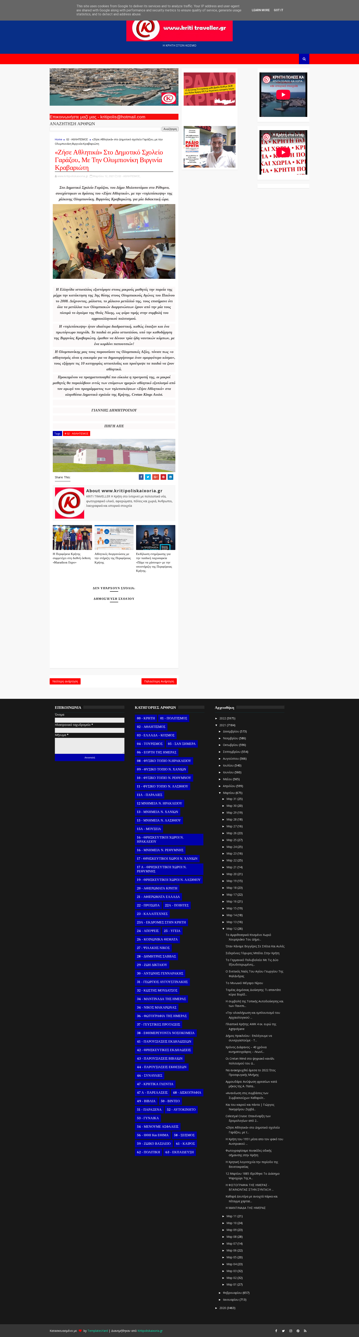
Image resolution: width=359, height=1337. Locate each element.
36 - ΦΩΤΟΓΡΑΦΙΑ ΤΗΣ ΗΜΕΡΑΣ (162, 1016)
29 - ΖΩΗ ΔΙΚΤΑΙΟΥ (152, 965)
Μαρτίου (229, 793)
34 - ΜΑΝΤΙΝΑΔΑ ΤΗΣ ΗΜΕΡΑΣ (161, 999)
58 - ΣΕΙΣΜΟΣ (184, 1135)
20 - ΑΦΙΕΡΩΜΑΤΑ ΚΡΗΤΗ (157, 888)
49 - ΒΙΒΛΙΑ (146, 1101)
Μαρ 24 (231, 847)
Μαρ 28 (231, 819)
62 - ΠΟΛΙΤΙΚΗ (148, 1152)
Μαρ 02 (231, 1278)
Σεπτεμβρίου (232, 752)
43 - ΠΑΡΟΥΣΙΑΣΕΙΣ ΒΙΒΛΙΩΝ (160, 1059)
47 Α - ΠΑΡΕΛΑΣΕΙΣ (152, 1093)
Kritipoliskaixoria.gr (150, 1331)
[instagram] (291, 1331)
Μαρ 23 (231, 853)
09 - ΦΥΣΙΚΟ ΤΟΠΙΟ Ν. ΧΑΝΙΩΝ (161, 769)
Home (58, 139)
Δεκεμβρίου (231, 731)
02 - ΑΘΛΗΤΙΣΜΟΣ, (129, 176)
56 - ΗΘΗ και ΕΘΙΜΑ (153, 1135)
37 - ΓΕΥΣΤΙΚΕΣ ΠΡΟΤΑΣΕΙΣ (158, 1024)
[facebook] (276, 1331)
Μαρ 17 (231, 894)
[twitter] (283, 1331)
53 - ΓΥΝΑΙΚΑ (148, 1118)
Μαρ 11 (231, 1216)
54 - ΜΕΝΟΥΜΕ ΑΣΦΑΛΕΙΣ (157, 1127)
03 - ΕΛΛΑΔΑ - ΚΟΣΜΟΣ (156, 735)
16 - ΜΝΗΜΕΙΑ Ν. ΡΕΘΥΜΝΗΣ (160, 850)
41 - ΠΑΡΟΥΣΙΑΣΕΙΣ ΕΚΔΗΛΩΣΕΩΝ (164, 1041)
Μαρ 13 (231, 922)
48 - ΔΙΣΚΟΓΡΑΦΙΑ (187, 1093)
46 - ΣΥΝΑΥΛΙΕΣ (149, 1076)
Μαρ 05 (231, 1257)
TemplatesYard (97, 1331)
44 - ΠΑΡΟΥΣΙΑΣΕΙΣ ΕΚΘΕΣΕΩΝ (162, 1067)
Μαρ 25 (231, 840)
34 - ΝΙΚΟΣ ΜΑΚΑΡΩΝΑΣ (156, 1007)
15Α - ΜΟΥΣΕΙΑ (149, 829)
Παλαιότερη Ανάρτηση (159, 681)
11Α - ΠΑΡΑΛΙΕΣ (149, 795)
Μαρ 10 (231, 1223)
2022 (223, 718)
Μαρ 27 (231, 826)
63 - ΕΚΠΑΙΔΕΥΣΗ (179, 1152)
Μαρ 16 (231, 901)
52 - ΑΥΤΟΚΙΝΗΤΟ (181, 1110)
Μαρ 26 (231, 833)
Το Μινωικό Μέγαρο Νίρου (244, 983)
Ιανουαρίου (231, 1299)
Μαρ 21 (231, 867)
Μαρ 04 (231, 1264)
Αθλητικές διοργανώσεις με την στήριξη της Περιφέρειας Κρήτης (113, 558)
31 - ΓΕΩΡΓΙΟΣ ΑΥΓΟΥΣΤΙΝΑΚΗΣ (162, 982)
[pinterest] (298, 1331)
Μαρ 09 (231, 1230)
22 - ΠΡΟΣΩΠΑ (148, 905)
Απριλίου (229, 786)
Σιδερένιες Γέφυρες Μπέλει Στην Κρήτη (252, 953)
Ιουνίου (229, 772)
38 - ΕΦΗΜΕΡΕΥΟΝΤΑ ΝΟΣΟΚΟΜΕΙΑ (166, 1033)
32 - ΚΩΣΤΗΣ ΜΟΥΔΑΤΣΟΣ (157, 990)
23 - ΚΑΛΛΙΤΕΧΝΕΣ (152, 914)
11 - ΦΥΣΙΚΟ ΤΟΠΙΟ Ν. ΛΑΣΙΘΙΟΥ (162, 786)
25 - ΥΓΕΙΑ (172, 931)
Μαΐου (228, 779)
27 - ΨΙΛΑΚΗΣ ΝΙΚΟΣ (153, 948)
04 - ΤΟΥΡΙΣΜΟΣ (150, 744)
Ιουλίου (229, 765)
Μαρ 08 (231, 1237)
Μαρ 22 (231, 860)
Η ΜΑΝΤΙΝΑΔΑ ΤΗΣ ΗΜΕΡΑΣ (246, 1208)
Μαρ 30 (231, 806)
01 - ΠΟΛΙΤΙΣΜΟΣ (173, 718)
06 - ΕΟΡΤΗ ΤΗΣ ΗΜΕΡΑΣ (156, 752)
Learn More (261, 10)
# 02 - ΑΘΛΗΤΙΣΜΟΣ (77, 433)
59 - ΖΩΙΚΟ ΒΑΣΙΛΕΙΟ (154, 1144)
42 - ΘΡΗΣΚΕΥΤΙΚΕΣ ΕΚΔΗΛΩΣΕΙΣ (164, 1050)
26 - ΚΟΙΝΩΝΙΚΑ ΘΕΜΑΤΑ (157, 939)
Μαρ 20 (231, 874)
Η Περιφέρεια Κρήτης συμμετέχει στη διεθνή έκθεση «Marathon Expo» (72, 558)
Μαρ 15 (231, 908)
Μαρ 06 (231, 1250)
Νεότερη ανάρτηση (65, 681)
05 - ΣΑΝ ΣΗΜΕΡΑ (182, 744)
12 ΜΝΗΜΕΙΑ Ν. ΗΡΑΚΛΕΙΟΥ (159, 803)
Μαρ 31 (231, 799)
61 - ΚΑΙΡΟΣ (185, 1144)
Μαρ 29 (231, 812)
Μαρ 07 (231, 1243)
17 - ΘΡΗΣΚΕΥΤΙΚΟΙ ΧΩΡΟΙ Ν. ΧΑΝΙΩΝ (167, 859)
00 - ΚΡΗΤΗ (146, 718)
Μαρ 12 (231, 929)
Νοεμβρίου (231, 738)
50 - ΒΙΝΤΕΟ (170, 1101)
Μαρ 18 (231, 888)
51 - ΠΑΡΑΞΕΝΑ (149, 1110)
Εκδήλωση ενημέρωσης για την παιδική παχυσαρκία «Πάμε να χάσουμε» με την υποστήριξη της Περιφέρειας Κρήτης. (154, 562)
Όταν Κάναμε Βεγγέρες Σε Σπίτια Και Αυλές (255, 946)
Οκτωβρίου (231, 745)
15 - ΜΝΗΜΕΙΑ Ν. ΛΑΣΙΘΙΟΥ (159, 820)
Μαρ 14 (231, 915)
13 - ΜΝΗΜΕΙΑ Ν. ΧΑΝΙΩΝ (157, 812)
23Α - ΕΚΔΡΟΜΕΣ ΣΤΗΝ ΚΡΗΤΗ (161, 922)
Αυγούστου (231, 758)
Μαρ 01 (231, 1284)
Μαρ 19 (231, 881)
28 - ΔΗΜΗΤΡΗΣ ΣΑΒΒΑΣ (156, 956)
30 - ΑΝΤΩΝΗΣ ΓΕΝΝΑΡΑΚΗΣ (160, 973)
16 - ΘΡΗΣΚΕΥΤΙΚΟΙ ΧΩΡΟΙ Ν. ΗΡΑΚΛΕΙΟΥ (160, 839)
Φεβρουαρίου (233, 1293)
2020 (223, 1308)
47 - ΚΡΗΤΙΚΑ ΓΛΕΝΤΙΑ (155, 1084)
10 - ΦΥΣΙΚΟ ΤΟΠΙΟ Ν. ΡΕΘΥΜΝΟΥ (164, 778)
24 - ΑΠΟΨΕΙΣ (148, 931)
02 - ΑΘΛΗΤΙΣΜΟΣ (77, 139)
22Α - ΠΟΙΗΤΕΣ (177, 905)
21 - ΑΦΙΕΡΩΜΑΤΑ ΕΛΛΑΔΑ (158, 897)
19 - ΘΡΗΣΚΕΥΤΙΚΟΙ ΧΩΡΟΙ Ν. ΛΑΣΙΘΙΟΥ (169, 880)
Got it (278, 10)
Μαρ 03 (231, 1271)
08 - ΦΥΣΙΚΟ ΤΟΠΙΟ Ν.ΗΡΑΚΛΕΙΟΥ (164, 761)
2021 (223, 725)
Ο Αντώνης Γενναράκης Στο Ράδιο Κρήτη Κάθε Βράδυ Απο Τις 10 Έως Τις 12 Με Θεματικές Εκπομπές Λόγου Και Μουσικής (209, 114)
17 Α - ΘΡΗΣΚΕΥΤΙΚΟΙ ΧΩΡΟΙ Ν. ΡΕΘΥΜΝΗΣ (162, 869)
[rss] (305, 1331)
